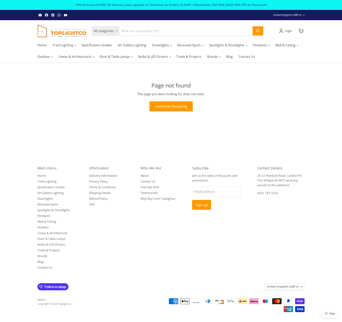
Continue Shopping (171, 106)
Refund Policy (98, 198)
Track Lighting (63, 45)
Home (42, 45)
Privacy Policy (98, 181)
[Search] (258, 30)
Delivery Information (103, 176)
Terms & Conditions (102, 187)
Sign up (201, 204)
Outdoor (44, 56)
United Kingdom (287, 15)
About (145, 176)
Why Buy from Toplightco (158, 198)
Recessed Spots (189, 45)
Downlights (161, 45)
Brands (213, 56)
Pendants (260, 45)
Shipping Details (100, 193)
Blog (229, 56)
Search (41, 299)
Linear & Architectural (75, 56)
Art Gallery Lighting (132, 45)
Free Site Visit (150, 187)
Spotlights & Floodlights (227, 45)
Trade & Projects (188, 56)
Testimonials (149, 193)
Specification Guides (97, 45)
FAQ (92, 204)
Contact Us (247, 56)
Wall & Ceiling (285, 45)
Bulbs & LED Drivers (153, 56)
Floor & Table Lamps (115, 56)
